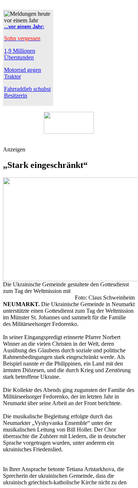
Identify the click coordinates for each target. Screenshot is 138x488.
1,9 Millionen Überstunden (19, 54)
